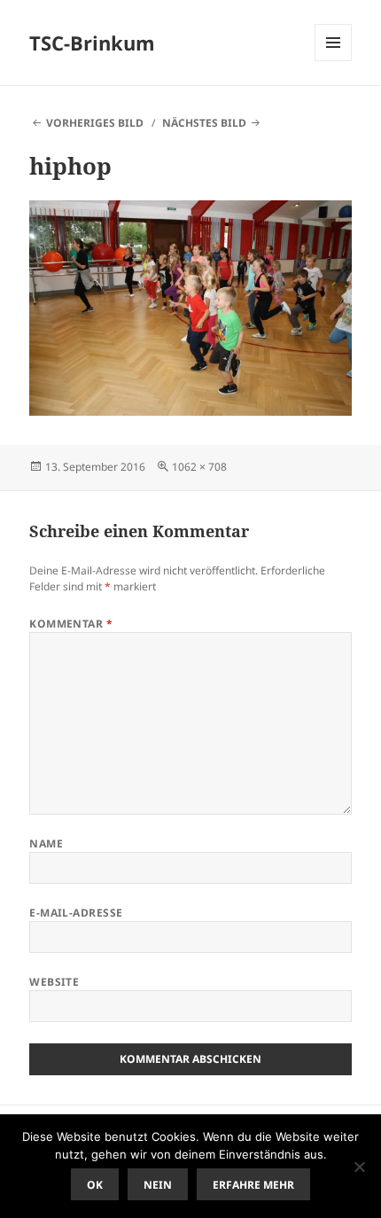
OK (95, 1184)
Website (54, 981)
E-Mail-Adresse (76, 912)
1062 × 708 (199, 466)
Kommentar (71, 623)
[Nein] (359, 1166)
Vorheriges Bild (95, 122)
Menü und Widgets (333, 60)
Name (46, 843)
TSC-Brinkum (92, 42)
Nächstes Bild (204, 122)
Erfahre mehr (253, 1184)
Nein (158, 1184)
